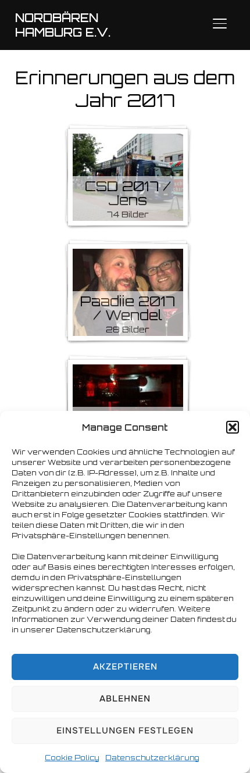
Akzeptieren (125, 666)
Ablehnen (125, 698)
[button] (232, 427)
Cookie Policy (72, 757)
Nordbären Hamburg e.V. (62, 25)
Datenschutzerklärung (152, 757)
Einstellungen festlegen (125, 730)
